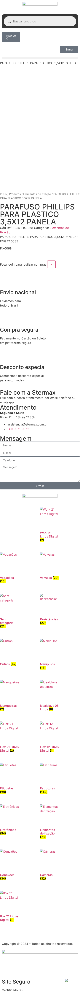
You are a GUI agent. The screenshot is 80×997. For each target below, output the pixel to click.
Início (3, 194)
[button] (40, 58)
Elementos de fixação (37, 194)
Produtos (15, 194)
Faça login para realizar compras (23, 264)
